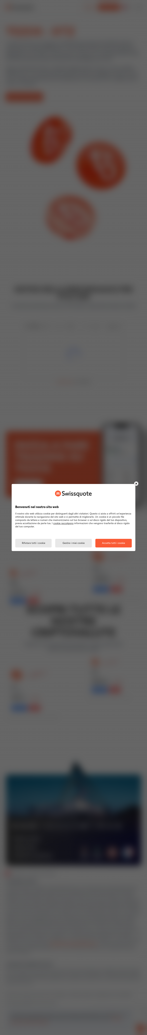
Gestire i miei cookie (74, 543)
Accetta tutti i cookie (113, 543)
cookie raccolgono (63, 523)
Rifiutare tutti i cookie (33, 543)
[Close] (136, 483)
